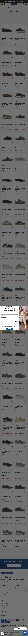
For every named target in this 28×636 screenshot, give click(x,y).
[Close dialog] (27, 306)
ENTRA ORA (9, 328)
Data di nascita (3, 317)
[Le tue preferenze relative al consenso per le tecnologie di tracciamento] (2, 633)
